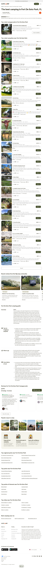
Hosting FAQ (13, 538)
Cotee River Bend (30, 293)
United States (6, 6)
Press (2, 536)
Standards (13, 536)
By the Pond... (12, 293)
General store (3, 531)
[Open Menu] (41, 4)
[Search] (40, 13)
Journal (2, 533)
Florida (10, 6)
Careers (2, 535)
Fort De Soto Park (15, 6)
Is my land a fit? (14, 531)
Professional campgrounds (16, 533)
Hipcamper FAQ (4, 538)
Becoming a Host (14, 529)
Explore (2, 6)
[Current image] (5, 33)
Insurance (13, 535)
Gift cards (3, 529)
